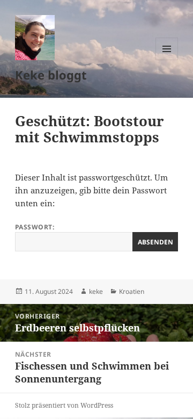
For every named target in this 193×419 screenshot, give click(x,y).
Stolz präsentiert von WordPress (64, 405)
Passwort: (34, 227)
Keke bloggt (51, 75)
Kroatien (131, 291)
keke (96, 291)
